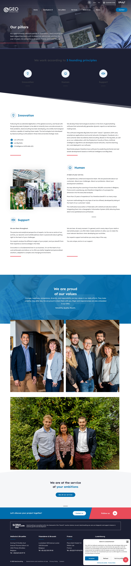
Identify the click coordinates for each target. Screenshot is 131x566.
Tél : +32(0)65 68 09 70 (17, 553)
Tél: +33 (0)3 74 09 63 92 (75, 550)
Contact (121, 10)
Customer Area (110, 2)
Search (89, 2)
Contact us (79, 513)
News (98, 10)
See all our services (65, 495)
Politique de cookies (102, 562)
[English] (99, 2)
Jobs (94, 2)
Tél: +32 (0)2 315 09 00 (46, 550)
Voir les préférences (120, 558)
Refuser (105, 558)
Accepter (92, 558)
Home (36, 10)
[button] (127, 542)
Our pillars (62, 10)
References (87, 10)
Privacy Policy (111, 562)
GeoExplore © (48, 10)
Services (74, 10)
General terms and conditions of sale (37, 561)
